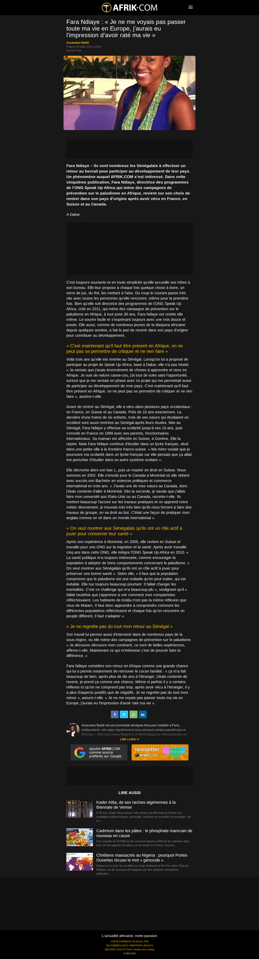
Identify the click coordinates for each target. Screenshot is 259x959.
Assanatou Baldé (77, 42)
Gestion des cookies (144, 949)
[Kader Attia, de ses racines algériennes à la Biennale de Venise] (79, 809)
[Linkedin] (143, 714)
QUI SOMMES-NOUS (117, 945)
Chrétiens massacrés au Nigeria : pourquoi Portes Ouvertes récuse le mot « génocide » (141, 857)
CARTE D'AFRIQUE (121, 941)
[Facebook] (115, 714)
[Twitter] (124, 714)
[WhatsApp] (133, 714)
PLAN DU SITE (140, 941)
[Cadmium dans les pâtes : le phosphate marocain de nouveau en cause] (79, 837)
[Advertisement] (129, 148)
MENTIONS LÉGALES (141, 945)
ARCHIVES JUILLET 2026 (118, 949)
